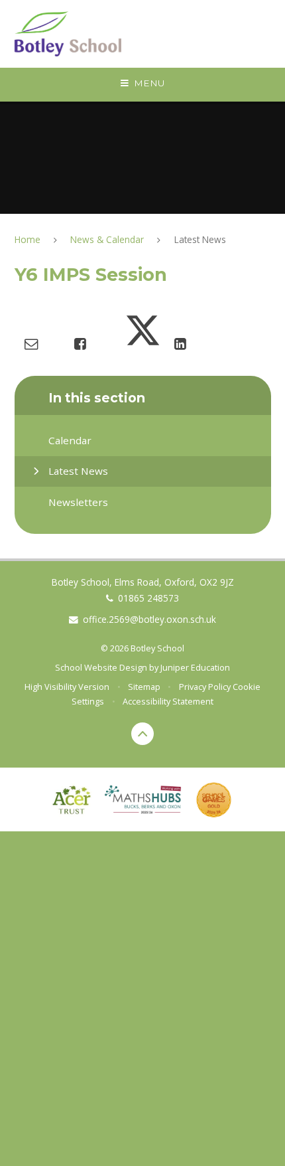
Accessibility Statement (168, 701)
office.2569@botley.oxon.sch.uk (149, 619)
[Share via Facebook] (80, 343)
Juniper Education (195, 667)
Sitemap (144, 687)
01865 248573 (148, 598)
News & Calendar (107, 239)
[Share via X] (143, 343)
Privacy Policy (205, 687)
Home (27, 239)
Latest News (200, 239)
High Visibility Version (67, 687)
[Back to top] (142, 734)
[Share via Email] (31, 343)
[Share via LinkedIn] (180, 343)
